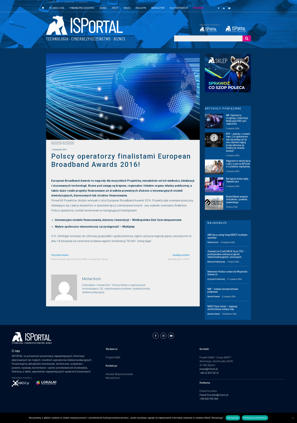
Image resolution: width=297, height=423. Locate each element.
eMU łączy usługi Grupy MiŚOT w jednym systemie (227, 236)
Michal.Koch (91, 279)
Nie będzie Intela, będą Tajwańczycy (237, 180)
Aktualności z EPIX (178, 259)
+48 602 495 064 (209, 398)
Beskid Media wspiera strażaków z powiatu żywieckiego (237, 199)
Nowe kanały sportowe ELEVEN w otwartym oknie (79, 259)
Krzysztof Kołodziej (216, 279)
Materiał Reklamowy (216, 261)
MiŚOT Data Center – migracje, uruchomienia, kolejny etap (222, 308)
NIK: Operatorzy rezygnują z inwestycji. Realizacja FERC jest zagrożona (237, 119)
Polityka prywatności (255, 417)
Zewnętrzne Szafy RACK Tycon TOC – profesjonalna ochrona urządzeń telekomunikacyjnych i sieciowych (226, 254)
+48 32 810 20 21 (209, 372)
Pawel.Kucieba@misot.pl (214, 395)
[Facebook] (218, 8)
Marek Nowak (213, 296)
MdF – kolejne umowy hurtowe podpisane (222, 290)
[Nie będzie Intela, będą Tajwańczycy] (214, 184)
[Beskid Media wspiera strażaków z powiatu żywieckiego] (214, 202)
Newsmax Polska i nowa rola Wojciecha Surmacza (227, 273)
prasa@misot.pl (209, 369)
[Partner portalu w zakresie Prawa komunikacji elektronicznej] (238, 29)
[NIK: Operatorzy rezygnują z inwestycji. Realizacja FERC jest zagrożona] (214, 121)
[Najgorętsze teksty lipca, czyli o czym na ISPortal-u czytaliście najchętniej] (214, 166)
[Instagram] (163, 336)
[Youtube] (229, 8)
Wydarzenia (68, 143)
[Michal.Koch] (64, 287)
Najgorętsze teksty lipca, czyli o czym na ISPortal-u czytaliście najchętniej (238, 163)
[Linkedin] (224, 8)
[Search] (247, 38)
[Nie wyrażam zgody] (292, 418)
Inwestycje (56, 143)
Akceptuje (232, 417)
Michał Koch (212, 242)
